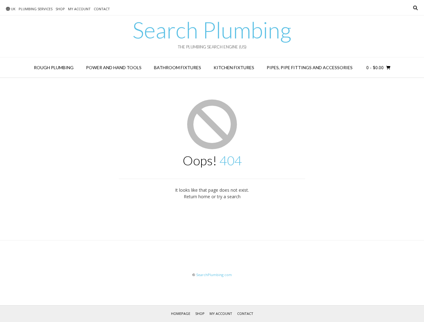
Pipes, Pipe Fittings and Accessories (310, 67)
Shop (60, 9)
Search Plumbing (212, 30)
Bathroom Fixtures (177, 67)
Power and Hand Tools (114, 67)
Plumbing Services (35, 9)
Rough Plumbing (54, 67)
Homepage (180, 313)
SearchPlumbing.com (214, 274)
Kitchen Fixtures (234, 67)
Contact (102, 9)
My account (79, 9)
